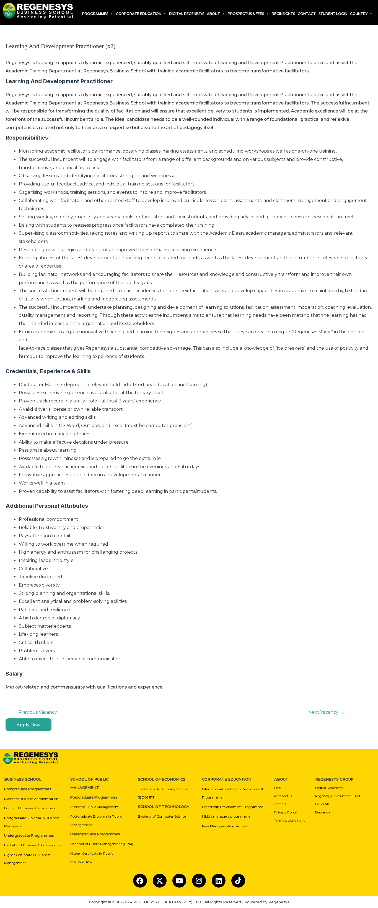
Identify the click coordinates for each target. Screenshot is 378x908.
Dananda (322, 812)
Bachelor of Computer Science (162, 816)
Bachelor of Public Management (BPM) (101, 844)
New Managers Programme (224, 826)
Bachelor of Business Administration (33, 845)
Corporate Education (138, 14)
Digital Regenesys (329, 788)
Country (358, 14)
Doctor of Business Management (30, 808)
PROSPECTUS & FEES (246, 14)
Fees (277, 788)
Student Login (333, 14)
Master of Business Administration (31, 799)
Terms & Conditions (289, 820)
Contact (307, 14)
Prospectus (283, 796)
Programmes (95, 14)
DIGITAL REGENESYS (186, 14)
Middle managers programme (226, 816)
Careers (280, 804)
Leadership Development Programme (232, 807)
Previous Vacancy (35, 712)
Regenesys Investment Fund (337, 796)
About (213, 14)
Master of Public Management (94, 807)
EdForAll (322, 804)
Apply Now (28, 724)
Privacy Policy (285, 812)
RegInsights (283, 14)
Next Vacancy (326, 712)
